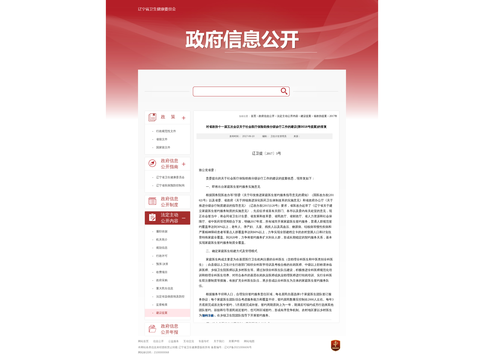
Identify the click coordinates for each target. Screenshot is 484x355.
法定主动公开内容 (169, 218)
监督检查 (162, 304)
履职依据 (162, 231)
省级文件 (162, 139)
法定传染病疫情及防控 (170, 296)
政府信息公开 (267, 116)
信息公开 (158, 341)
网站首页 (143, 341)
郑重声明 (234, 341)
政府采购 (162, 280)
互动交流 (188, 341)
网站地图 (249, 341)
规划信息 (162, 247)
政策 (171, 116)
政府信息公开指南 (169, 163)
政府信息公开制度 (169, 201)
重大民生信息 (164, 288)
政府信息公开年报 (169, 329)
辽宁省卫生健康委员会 (170, 177)
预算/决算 (162, 263)
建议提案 (162, 312)
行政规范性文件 (166, 131)
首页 (253, 116)
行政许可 (162, 255)
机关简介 (162, 239)
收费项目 (162, 272)
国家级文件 (163, 147)
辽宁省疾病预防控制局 (170, 185)
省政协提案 (320, 116)
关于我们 (219, 341)
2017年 (333, 116)
